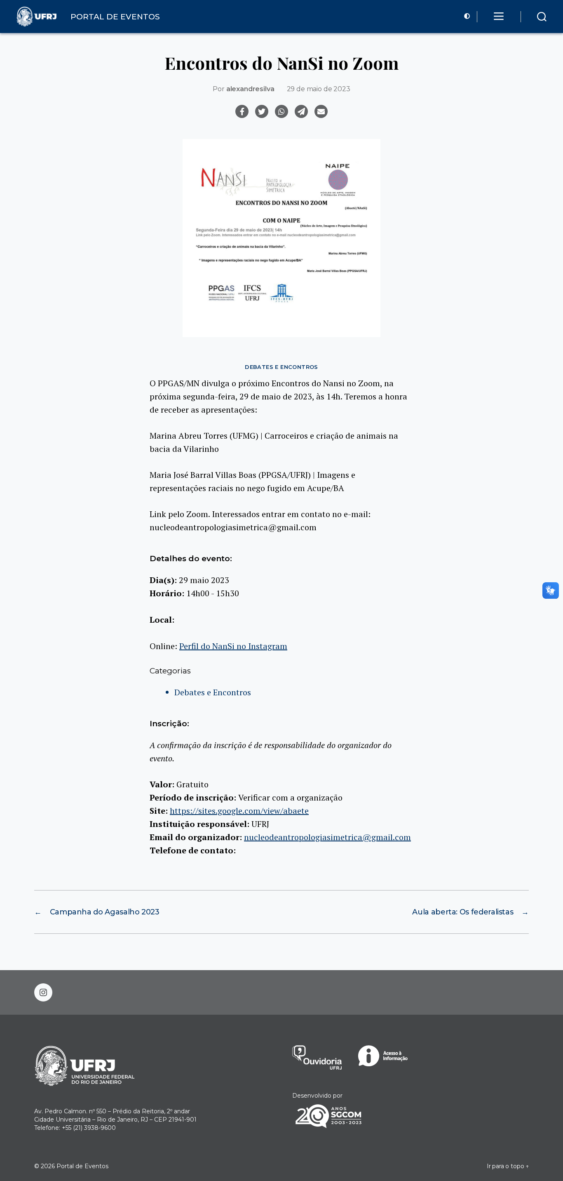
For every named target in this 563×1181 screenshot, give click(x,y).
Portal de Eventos (82, 1166)
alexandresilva (250, 89)
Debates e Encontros (281, 367)
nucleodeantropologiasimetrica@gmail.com (327, 837)
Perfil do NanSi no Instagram (233, 646)
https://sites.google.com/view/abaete (239, 810)
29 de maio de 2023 (318, 89)
